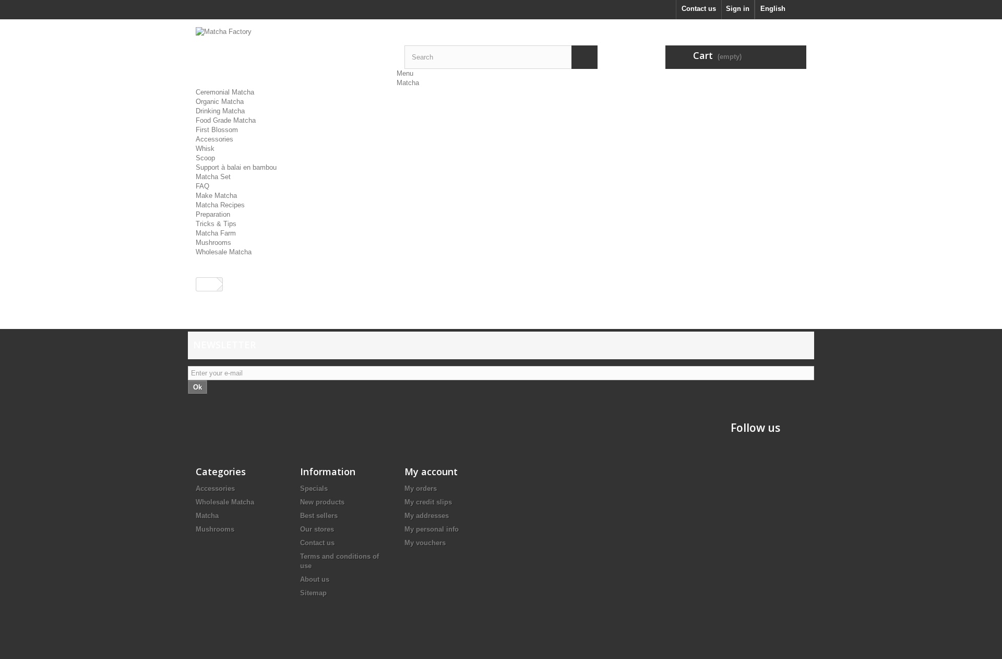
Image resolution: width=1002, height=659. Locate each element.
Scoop (205, 158)
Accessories (214, 139)
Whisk (205, 148)
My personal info (431, 529)
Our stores (317, 529)
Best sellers (319, 516)
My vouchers (425, 543)
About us (314, 579)
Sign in (737, 9)
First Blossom (217, 130)
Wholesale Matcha (224, 252)
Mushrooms (213, 242)
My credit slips (428, 502)
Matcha (408, 83)
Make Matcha (216, 195)
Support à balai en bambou (236, 167)
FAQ (202, 186)
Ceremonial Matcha (225, 92)
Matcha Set (213, 177)
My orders (420, 488)
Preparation (213, 214)
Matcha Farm (216, 233)
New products (322, 502)
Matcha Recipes (220, 205)
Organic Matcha (220, 101)
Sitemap (313, 593)
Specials (314, 488)
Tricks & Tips (216, 224)
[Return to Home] (207, 284)
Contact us (699, 9)
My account (431, 471)
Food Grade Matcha (226, 120)
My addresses (426, 516)
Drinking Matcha (220, 111)
